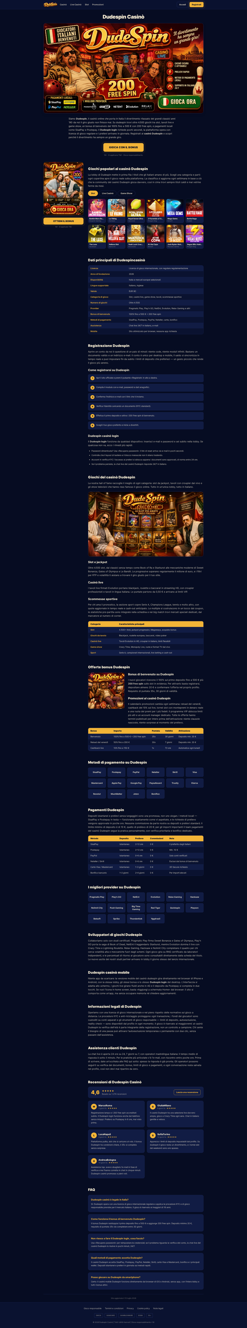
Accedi (182, 4)
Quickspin (175, 908)
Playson (195, 908)
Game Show (126, 193)
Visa (195, 772)
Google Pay (136, 783)
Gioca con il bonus (123, 147)
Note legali (158, 1308)
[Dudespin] (50, 4)
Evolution (155, 897)
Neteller (155, 772)
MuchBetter (116, 794)
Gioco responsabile (92, 1308)
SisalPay (97, 772)
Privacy (130, 1308)
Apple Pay (116, 783)
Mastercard (97, 783)
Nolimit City (97, 908)
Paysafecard (156, 783)
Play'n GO (116, 897)
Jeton (136, 794)
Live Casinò (75, 4)
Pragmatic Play (97, 897)
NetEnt (136, 897)
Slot (87, 4)
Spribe (116, 918)
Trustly (175, 783)
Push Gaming (116, 908)
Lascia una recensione (187, 1092)
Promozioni (98, 4)
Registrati (196, 4)
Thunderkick (136, 918)
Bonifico (156, 794)
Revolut (97, 794)
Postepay (116, 772)
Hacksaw (194, 897)
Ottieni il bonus (63, 221)
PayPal (136, 772)
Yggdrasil (155, 918)
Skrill (175, 772)
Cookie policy (143, 1308)
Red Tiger (155, 908)
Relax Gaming (175, 897)
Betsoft (96, 918)
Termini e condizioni (114, 1308)
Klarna (194, 783)
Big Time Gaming (136, 907)
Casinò (63, 4)
